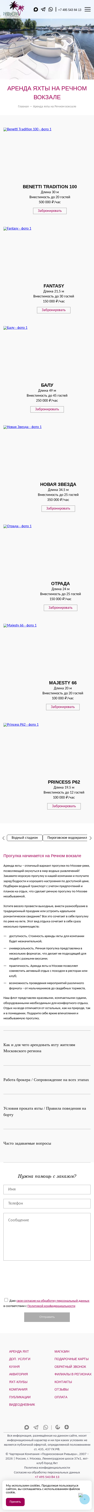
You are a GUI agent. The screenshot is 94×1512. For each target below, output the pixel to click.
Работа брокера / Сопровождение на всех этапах (46, 1079)
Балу (47, 385)
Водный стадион (25, 838)
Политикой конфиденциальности (51, 1306)
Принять (15, 1502)
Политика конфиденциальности (47, 1468)
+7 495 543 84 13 (69, 9)
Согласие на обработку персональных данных (47, 1472)
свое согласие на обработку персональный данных (52, 1301)
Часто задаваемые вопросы (27, 1143)
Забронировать (50, 211)
